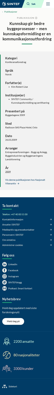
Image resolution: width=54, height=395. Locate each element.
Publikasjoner (10, 11)
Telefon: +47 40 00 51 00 (14, 214)
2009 (8, 171)
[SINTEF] (11, 4)
